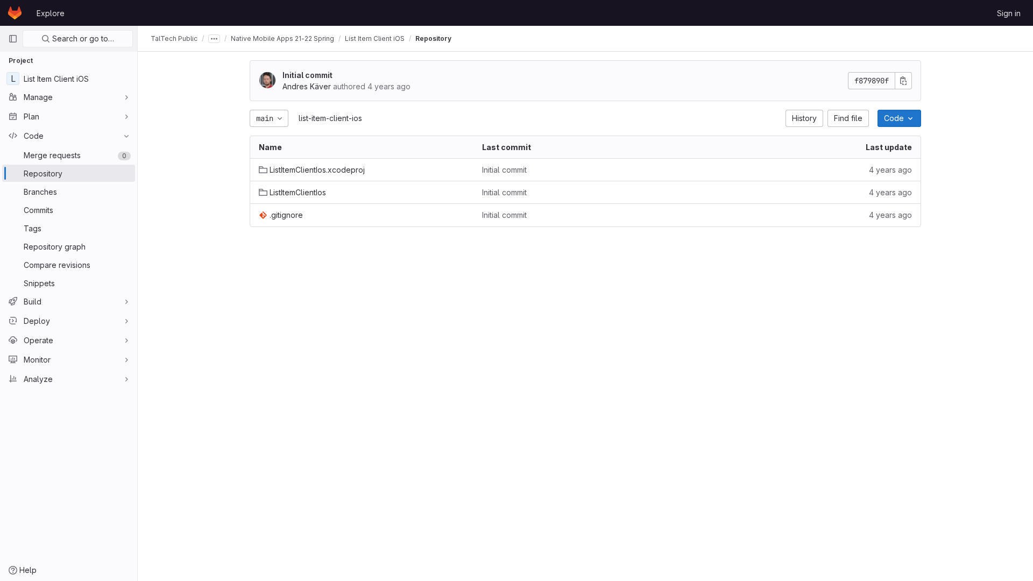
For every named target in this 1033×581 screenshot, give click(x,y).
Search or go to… (82, 38)
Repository (433, 38)
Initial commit (307, 75)
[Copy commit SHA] (903, 80)
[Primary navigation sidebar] (13, 38)
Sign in (1009, 13)
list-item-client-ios (330, 118)
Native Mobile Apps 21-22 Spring (282, 38)
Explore (51, 13)
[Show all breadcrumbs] (214, 38)
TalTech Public (174, 38)
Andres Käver (306, 86)
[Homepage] (15, 13)
